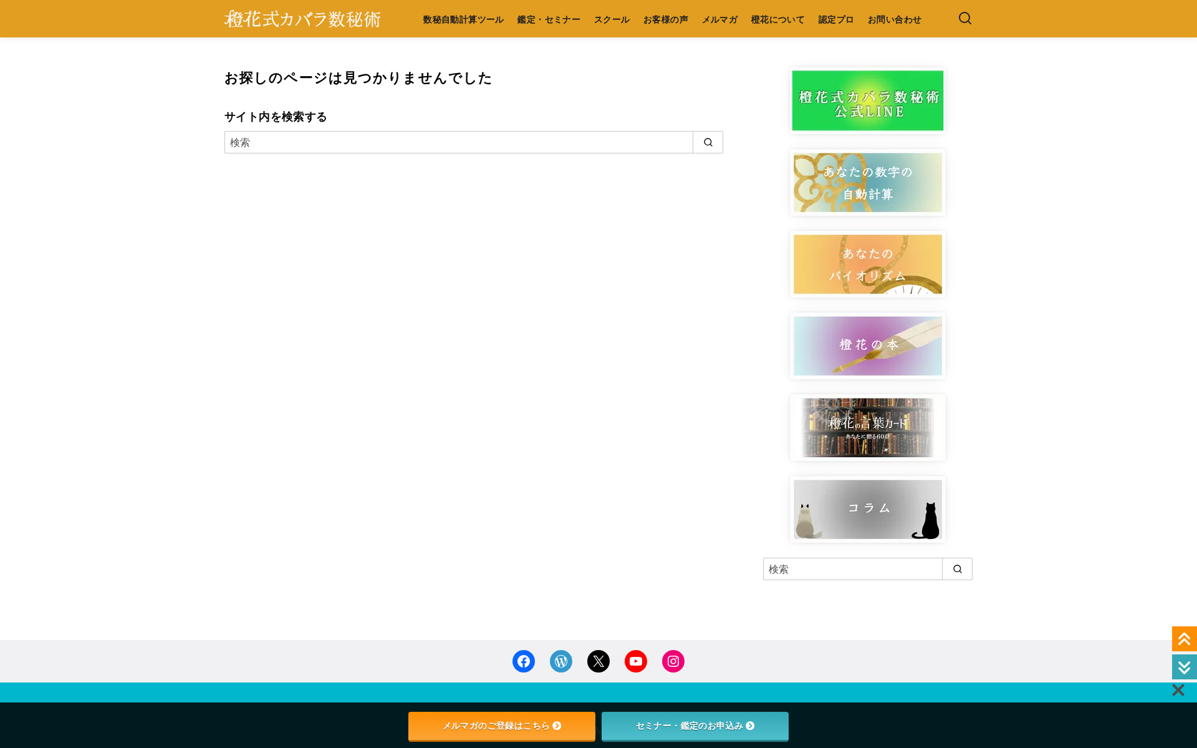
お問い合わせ (894, 18)
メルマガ (720, 18)
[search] (708, 142)
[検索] (965, 18)
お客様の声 (665, 18)
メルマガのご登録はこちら (496, 725)
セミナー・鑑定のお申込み (690, 725)
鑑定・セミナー (548, 18)
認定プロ (837, 18)
